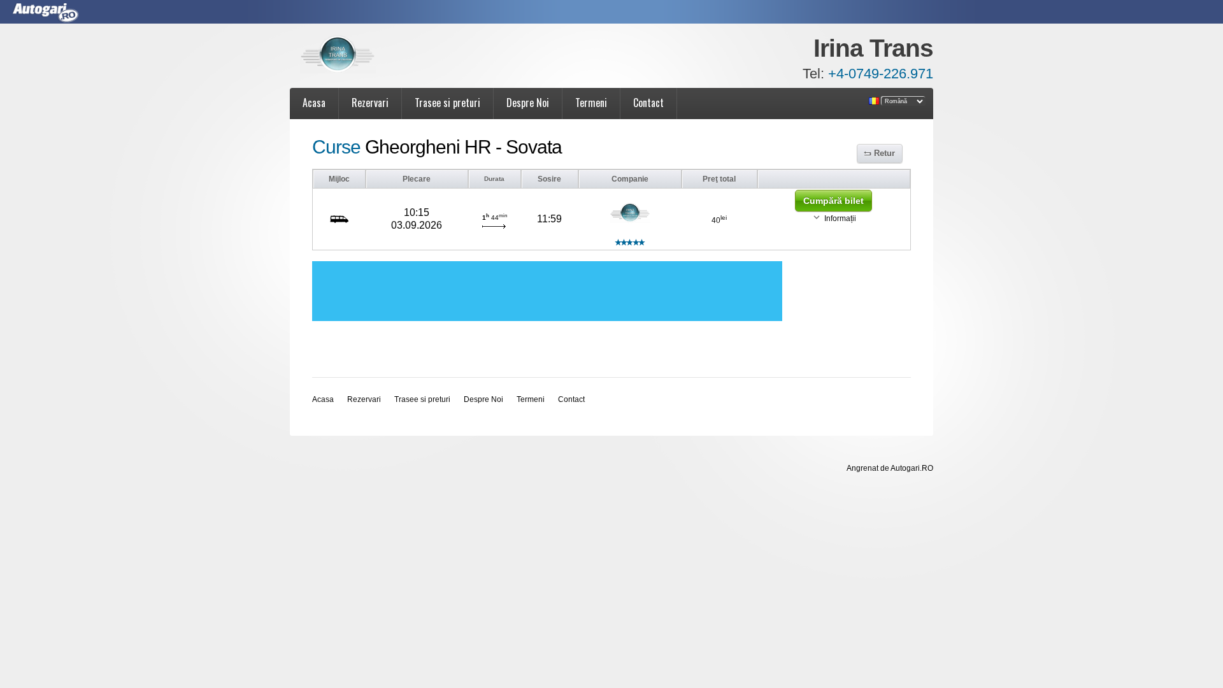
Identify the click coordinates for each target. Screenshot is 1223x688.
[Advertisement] (547, 291)
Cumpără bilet (833, 201)
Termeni (591, 102)
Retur (884, 153)
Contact (648, 102)
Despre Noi (527, 102)
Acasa (314, 102)
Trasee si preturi (447, 102)
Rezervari (370, 102)
